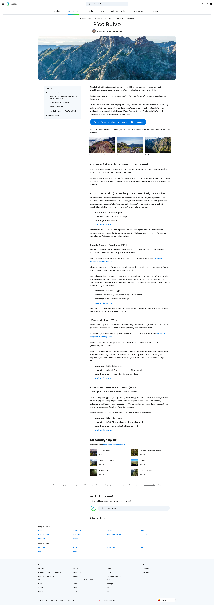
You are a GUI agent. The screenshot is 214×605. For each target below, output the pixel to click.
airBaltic (41, 569)
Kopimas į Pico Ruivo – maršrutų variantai (60, 93)
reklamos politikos (149, 485)
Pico (39, 551)
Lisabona (41, 547)
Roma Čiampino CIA (114, 576)
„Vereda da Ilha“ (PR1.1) (56, 107)
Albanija (41, 587)
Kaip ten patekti (118, 11)
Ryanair (109, 569)
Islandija (110, 584)
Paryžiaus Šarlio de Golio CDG (83, 580)
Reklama (71, 600)
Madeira (57, 11)
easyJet (75, 576)
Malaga (109, 591)
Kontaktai (146, 572)
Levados (75, 538)
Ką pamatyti (73, 11)
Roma (75, 587)
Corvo (75, 551)
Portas (75, 547)
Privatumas (62, 600)
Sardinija (110, 572)
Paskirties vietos (85, 18)
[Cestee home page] (12, 4)
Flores (143, 547)
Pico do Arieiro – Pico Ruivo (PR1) (59, 102)
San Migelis (111, 547)
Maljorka (41, 591)
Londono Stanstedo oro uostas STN (50, 572)
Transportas (137, 11)
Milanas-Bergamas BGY (46, 576)
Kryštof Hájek (101, 31)
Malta (40, 584)
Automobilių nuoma (114, 534)
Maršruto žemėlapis (103, 224)
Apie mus (146, 569)
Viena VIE (76, 569)
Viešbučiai (144, 534)
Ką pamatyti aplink (52, 115)
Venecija (75, 584)
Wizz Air (40, 580)
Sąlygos (54, 600)
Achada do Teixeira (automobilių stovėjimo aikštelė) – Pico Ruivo (63, 98)
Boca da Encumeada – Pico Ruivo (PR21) (62, 111)
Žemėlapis (41, 538)
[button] (3, 4)
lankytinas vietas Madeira (114, 444)
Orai (102, 11)
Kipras (109, 587)
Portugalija (98, 18)
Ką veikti (89, 11)
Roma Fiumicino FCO (80, 572)
